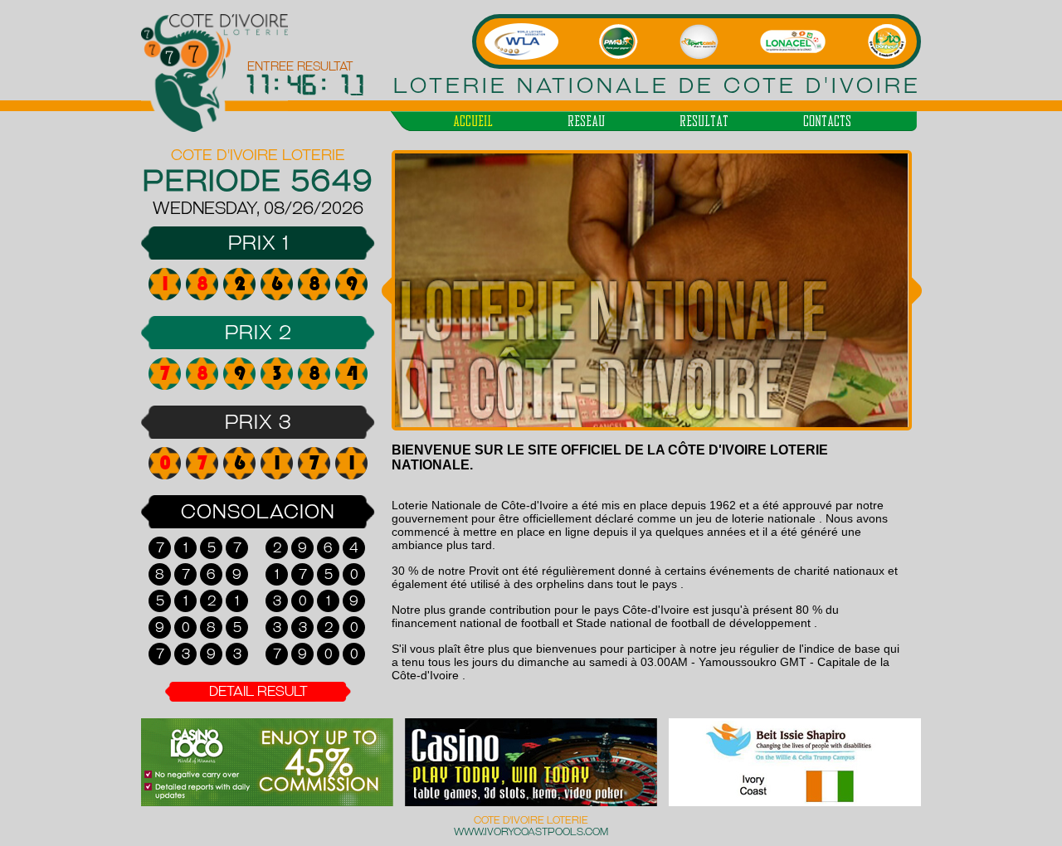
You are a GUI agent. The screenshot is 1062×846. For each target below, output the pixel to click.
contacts (827, 121)
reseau (586, 121)
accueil (473, 121)
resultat (704, 121)
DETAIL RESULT (258, 691)
